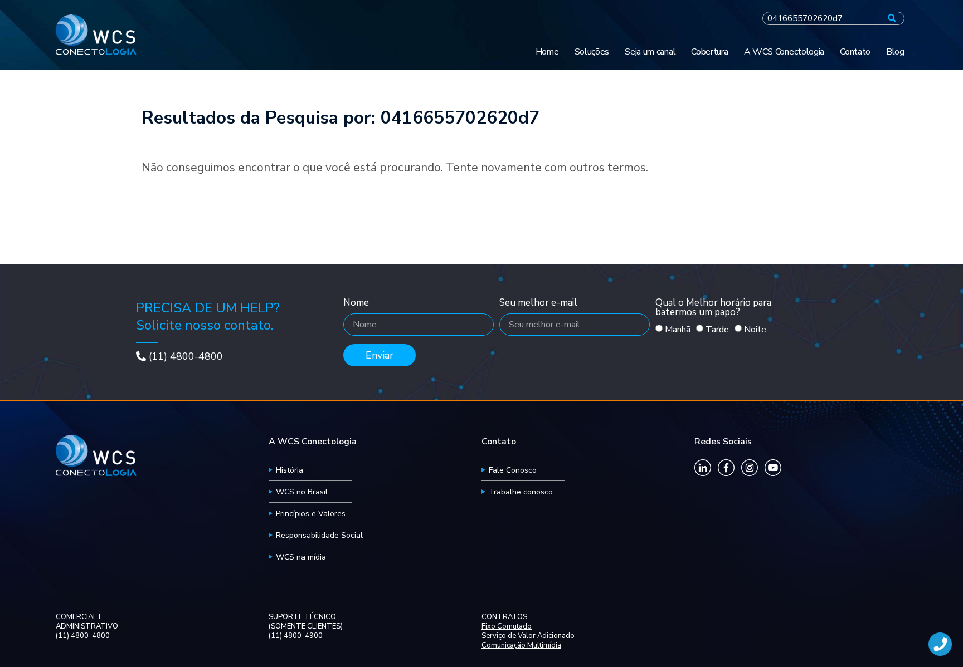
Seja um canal (650, 52)
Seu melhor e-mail (538, 303)
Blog (895, 52)
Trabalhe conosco (521, 492)
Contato (855, 52)
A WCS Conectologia (784, 52)
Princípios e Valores (311, 513)
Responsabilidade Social (319, 535)
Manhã (677, 329)
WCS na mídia (301, 557)
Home (547, 52)
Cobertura (709, 52)
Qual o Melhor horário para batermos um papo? (713, 308)
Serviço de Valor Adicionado (528, 636)
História (289, 470)
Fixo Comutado (506, 626)
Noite (755, 329)
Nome (356, 303)
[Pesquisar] (892, 18)
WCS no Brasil (302, 492)
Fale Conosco (513, 470)
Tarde (717, 329)
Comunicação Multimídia (521, 645)
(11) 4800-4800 (186, 356)
